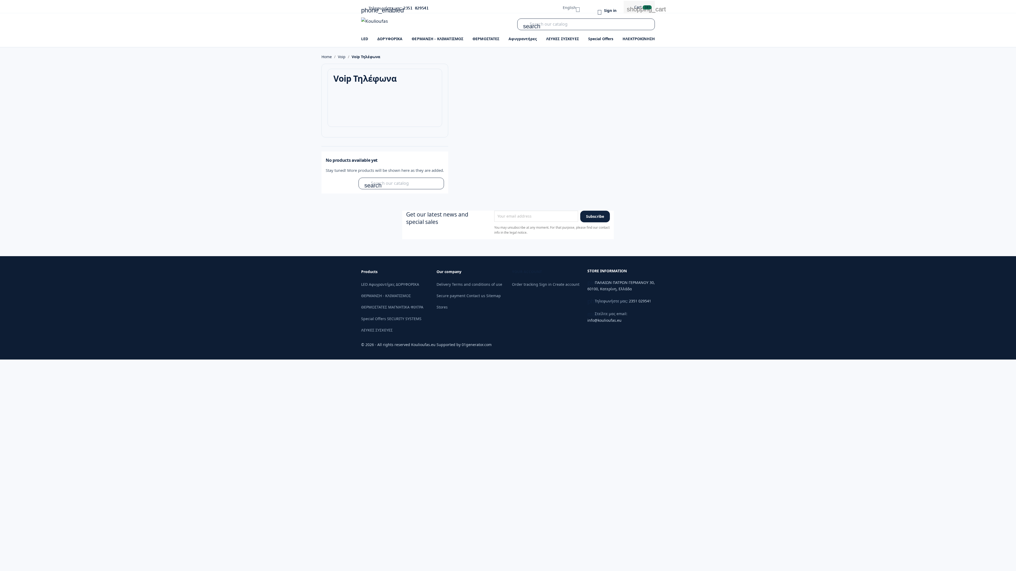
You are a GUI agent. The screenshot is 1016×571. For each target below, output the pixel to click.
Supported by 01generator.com (464, 344)
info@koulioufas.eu (604, 320)
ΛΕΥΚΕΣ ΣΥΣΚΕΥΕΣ (562, 38)
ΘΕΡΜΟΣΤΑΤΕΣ (486, 38)
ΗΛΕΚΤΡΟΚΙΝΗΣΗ (639, 38)
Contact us (475, 295)
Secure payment (451, 295)
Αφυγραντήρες (523, 38)
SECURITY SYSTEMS (404, 318)
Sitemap (493, 295)
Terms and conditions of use (477, 284)
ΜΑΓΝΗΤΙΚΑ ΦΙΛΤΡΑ (405, 307)
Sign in (545, 284)
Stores (442, 307)
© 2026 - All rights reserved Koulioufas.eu (399, 344)
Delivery (444, 284)
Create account (566, 284)
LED (364, 38)
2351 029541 (416, 8)
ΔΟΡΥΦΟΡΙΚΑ (389, 38)
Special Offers (601, 38)
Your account (527, 271)
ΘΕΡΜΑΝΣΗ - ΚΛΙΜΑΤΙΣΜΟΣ (437, 38)
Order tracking (525, 284)
